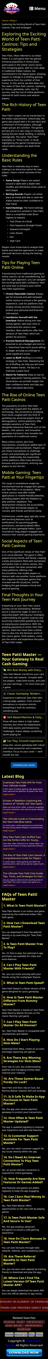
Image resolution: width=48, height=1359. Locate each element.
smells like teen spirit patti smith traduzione (36, 1322)
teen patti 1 (21, 1322)
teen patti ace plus (24, 1329)
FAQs (39, 1334)
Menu (40, 8)
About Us (21, 1334)
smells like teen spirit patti (34, 1325)
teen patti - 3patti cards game (15, 1325)
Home (5, 20)
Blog (12, 20)
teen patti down (9, 1322)
